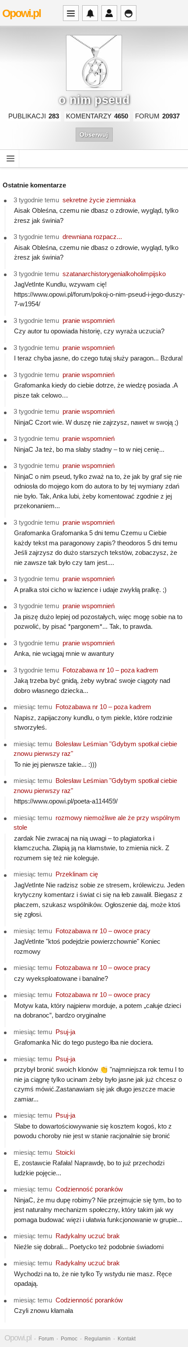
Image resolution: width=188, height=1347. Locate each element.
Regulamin (97, 1339)
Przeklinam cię (77, 874)
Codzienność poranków (89, 1189)
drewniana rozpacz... (92, 236)
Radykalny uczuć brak (88, 1236)
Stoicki (65, 1152)
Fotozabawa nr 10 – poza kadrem (110, 670)
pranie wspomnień (89, 320)
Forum (46, 1339)
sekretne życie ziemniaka (99, 200)
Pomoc (69, 1339)
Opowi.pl (21, 13)
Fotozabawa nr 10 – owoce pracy (103, 931)
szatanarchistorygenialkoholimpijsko (114, 273)
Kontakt (127, 1339)
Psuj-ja (65, 1031)
